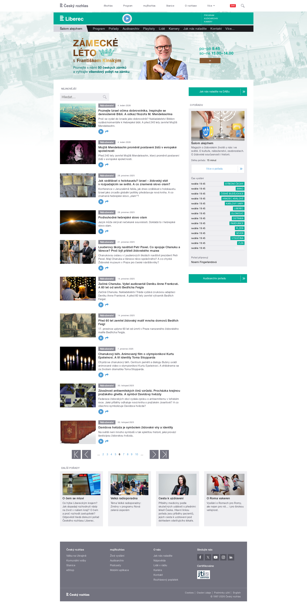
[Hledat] (242, 5)
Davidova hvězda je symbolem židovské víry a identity (135, 427)
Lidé (162, 28)
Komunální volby (76, 560)
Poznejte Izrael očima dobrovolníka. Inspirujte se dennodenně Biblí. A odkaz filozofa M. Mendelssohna (135, 112)
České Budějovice (232, 193)
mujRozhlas (149, 5)
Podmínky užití (222, 592)
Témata (239, 248)
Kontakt (216, 28)
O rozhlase (191, 5)
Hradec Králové (233, 198)
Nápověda (160, 560)
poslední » (164, 454)
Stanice (170, 5)
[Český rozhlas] (74, 5)
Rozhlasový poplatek (166, 579)
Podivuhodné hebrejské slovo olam (122, 217)
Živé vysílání (117, 555)
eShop (70, 570)
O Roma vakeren (218, 498)
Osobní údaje (204, 592)
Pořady (114, 28)
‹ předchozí (86, 454)
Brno (240, 188)
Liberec (238, 208)
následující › (154, 454)
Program (127, 5)
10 (136, 454)
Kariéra (158, 570)
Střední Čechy (234, 184)
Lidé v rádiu (160, 565)
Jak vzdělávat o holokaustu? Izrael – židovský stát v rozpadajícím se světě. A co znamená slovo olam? (134, 182)
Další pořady (70, 468)
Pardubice (237, 223)
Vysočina (237, 238)
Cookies (189, 592)
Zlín (240, 243)
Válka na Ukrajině (76, 555)
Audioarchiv (211, 18)
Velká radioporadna (124, 498)
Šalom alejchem (202, 143)
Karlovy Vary (234, 203)
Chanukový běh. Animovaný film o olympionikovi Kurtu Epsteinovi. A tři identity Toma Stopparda (136, 355)
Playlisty (149, 28)
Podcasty (115, 565)
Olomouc (237, 213)
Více (230, 28)
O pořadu (196, 105)
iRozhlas (108, 5)
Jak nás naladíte (195, 28)
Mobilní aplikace (119, 570)
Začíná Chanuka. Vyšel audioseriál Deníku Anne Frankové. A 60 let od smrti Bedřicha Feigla (138, 285)
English (237, 592)
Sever (239, 233)
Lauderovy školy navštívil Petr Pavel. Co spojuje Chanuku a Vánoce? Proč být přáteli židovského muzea (139, 248)
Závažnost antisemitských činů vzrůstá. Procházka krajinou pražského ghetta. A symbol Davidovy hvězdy (139, 392)
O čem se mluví (73, 498)
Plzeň (239, 228)
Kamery (208, 22)
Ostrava (238, 218)
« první (76, 454)
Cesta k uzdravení (171, 498)
